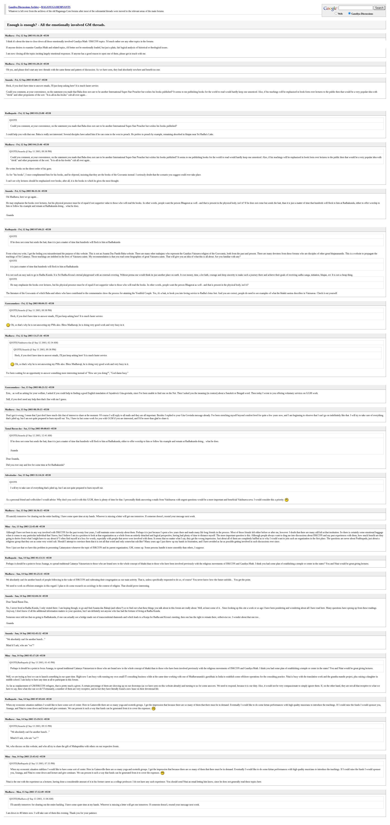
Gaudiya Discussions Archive (24, 7)
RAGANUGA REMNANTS (55, 7)
